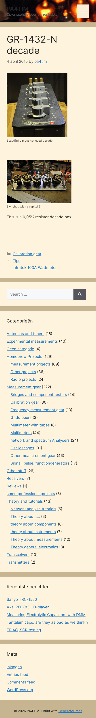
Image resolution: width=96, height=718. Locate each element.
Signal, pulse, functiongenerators (39, 463)
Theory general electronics (34, 547)
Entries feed (17, 674)
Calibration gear (27, 254)
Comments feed (21, 682)
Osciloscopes (22, 448)
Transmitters (18, 562)
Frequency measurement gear (37, 410)
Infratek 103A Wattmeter (35, 267)
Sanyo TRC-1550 (22, 599)
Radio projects (23, 379)
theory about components (33, 524)
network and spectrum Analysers (40, 440)
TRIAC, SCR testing (24, 630)
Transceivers (18, 554)
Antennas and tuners (25, 333)
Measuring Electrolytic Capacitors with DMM (46, 614)
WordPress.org (20, 690)
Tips (16, 260)
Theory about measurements (36, 539)
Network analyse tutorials (33, 509)
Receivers (15, 478)
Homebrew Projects (24, 356)
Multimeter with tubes (30, 425)
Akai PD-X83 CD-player (28, 607)
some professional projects (31, 493)
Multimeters (21, 432)
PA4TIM (17, 8)
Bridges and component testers (38, 394)
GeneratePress (70, 711)
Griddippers (20, 417)
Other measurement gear (33, 455)
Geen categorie (20, 349)
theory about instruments (33, 532)
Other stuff (16, 471)
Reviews (14, 486)
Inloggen (14, 667)
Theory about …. (25, 516)
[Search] (79, 294)
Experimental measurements (32, 341)
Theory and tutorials (25, 501)
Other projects (23, 372)
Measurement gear (24, 387)
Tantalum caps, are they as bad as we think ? (47, 622)
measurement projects (30, 364)
